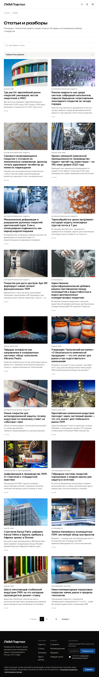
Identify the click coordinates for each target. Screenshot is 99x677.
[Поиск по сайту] (82, 4)
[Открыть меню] (92, 4)
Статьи (41, 648)
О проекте (54, 644)
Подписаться (87, 651)
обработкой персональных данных (80, 657)
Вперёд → (66, 619)
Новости (41, 644)
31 (56, 619)
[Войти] (87, 4)
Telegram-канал (56, 657)
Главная (7, 13)
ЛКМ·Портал (14, 4)
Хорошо (88, 669)
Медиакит (54, 653)
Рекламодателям (57, 648)
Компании (42, 653)
